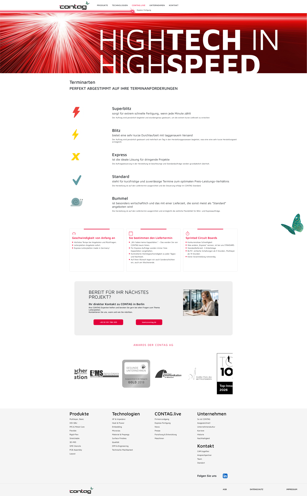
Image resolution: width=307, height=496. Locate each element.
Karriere (200, 431)
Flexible (73, 431)
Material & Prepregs (120, 434)
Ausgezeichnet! (204, 423)
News (157, 427)
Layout (72, 454)
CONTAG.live (168, 413)
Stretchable (75, 438)
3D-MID (73, 442)
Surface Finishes (119, 438)
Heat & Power (118, 423)
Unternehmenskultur (206, 427)
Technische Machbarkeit (122, 450)
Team (199, 459)
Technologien (120, 5)
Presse (157, 431)
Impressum (291, 489)
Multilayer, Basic (77, 419)
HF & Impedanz (118, 419)
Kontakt (173, 5)
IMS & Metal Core (77, 427)
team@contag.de (149, 322)
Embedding (117, 427)
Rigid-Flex (74, 434)
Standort (201, 463)
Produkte (102, 5)
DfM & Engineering (120, 446)
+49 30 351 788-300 (108, 322)
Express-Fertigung (163, 423)
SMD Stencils (75, 446)
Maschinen (159, 438)
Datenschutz (256, 489)
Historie (200, 434)
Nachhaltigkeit (203, 438)
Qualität (115, 442)
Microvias (116, 431)
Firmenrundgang (162, 419)
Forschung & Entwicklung (166, 434)
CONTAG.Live (138, 5)
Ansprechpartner (204, 455)
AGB (225, 489)
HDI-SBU (73, 423)
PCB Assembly (76, 450)
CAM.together (203, 451)
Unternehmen (157, 5)
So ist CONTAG (203, 419)
